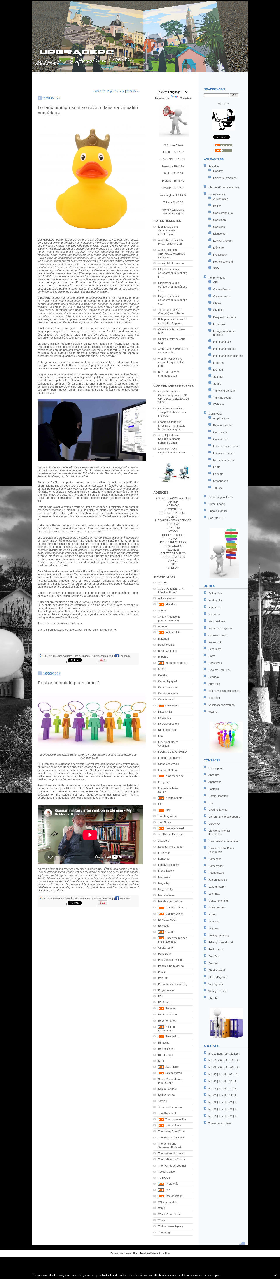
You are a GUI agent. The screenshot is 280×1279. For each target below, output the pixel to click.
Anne (161, 448)
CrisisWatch (172, 705)
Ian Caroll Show (167, 770)
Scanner (218, 376)
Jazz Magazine (167, 816)
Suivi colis (214, 683)
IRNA (168, 810)
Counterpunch (166, 699)
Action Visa (215, 593)
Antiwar (162, 626)
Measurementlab (218, 900)
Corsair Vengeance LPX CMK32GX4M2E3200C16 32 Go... (173, 399)
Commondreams (168, 687)
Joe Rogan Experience (172, 834)
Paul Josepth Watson (170, 959)
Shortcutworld (216, 970)
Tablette (218, 488)
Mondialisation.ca (175, 907)
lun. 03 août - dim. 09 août (223, 1067)
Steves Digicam (217, 977)
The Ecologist (173, 1125)
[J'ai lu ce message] (275, 1275)
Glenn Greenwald (168, 764)
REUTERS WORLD (173, 557)
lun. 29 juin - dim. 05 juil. (222, 1102)
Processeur (220, 254)
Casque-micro (221, 296)
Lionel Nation (166, 871)
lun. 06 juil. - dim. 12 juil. (222, 1095)
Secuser (213, 963)
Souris (217, 383)
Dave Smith (165, 711)
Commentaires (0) (102, 656)
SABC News (172, 1066)
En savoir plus (211, 1275)
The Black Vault (167, 1113)
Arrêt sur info (172, 632)
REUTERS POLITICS (173, 553)
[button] (88, 625)
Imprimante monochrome (228, 355)
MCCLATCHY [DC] (173, 535)
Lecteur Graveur (223, 240)
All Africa (170, 604)
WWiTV (212, 711)
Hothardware (216, 872)
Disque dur (219, 233)
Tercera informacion (170, 1107)
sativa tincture (166, 391)
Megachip (164, 883)
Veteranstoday (173, 1196)
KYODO (173, 531)
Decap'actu (165, 717)
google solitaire (167, 421)
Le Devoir (164, 852)
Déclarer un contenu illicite (124, 1253)
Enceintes (219, 324)
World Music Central (170, 1214)
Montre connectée (224, 460)
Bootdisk (213, 789)
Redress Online (167, 1014)
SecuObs (213, 956)
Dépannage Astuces (220, 497)
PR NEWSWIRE (173, 546)
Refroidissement (223, 261)
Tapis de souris (222, 397)
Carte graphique (223, 212)
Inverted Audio (173, 797)
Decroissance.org (168, 723)
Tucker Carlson (167, 1171)
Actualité (213, 166)
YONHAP (173, 568)
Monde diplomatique (170, 901)
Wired (161, 1208)
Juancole (163, 840)
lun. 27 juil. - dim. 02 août (223, 1074)
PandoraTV (165, 953)
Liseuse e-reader (223, 453)
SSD (216, 268)
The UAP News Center (171, 1159)
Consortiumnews (168, 693)
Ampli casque (221, 418)
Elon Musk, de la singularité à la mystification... (168, 230)
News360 (164, 925)
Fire (160, 736)
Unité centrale (216, 194)
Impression (215, 607)
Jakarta (167, 151)
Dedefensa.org (167, 729)
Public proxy (215, 949)
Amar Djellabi (166, 435)
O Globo (170, 931)
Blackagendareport (176, 662)
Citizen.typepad (167, 681)
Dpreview (214, 823)
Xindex (162, 1220)
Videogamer (215, 984)
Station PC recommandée (223, 187)
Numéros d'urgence (220, 628)
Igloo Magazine (174, 776)
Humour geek (216, 504)
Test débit (214, 697)
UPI (173, 564)
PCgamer (214, 928)
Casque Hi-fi (220, 439)
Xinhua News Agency (171, 1226)
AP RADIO (173, 505)
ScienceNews (173, 1073)
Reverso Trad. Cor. (219, 670)
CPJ (211, 803)
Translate (186, 98)
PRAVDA (173, 538)
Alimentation (220, 198)
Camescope (220, 432)
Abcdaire (213, 775)
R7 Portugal (165, 1002)
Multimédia (215, 413)
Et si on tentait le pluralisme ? (69, 682)
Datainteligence (217, 809)
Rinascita (163, 1042)
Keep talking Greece (170, 846)
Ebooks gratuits (217, 511)
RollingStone (166, 1048)
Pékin (166, 144)
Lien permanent (82, 656)
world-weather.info (173, 209)
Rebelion (170, 1008)
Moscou (167, 166)
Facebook (124, 656)
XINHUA (173, 560)
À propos (223, 103)
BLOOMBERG (173, 509)
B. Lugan (163, 638)
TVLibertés (171, 1183)
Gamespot (214, 859)
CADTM (163, 675)
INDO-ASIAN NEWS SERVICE (173, 520)
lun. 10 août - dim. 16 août (223, 1060)
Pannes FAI (215, 642)
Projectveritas (166, 990)
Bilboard (163, 656)
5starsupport (215, 768)
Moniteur (218, 369)
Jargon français (217, 879)
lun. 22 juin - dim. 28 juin (223, 1109)
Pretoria (167, 180)
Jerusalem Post (174, 828)
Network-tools (216, 621)
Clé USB (218, 310)
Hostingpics (215, 600)
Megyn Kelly (165, 889)
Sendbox (213, 677)
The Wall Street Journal (172, 1165)
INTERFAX (173, 523)
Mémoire (218, 247)
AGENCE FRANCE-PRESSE (173, 498)
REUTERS (173, 549)
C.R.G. (162, 669)
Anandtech (214, 782)
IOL (160, 804)
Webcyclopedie (217, 991)
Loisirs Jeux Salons (224, 178)
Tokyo (166, 202)
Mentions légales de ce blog (155, 1253)
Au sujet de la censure (171, 263)
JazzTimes (164, 822)
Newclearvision (167, 919)
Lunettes (218, 362)
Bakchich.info (166, 644)
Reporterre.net (166, 1020)
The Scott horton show (171, 1137)
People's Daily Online (171, 966)
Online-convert (217, 635)
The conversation (175, 1119)
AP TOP (173, 502)
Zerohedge (164, 1232)
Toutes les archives (219, 1123)
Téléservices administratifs (224, 690)
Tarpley (162, 1101)
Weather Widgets (173, 213)
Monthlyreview (174, 913)
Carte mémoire (222, 289)
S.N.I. (161, 1061)
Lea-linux (214, 893)
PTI (160, 996)
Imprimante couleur (224, 348)
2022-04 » (132, 91)
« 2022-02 (99, 91)
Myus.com (214, 614)
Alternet (162, 610)
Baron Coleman (167, 650)
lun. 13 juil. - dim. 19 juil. (222, 1088)
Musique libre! (216, 907)
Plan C (162, 972)
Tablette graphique (224, 390)
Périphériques (216, 277)
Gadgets (218, 171)
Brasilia (166, 188)
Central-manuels (218, 796)
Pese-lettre (214, 649)
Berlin (166, 173)
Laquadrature (216, 886)
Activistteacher (166, 598)
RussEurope (165, 1054)
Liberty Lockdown (168, 864)
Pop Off (162, 978)
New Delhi (167, 159)
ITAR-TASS (173, 527)
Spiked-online (166, 1094)
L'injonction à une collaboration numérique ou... (172, 273)
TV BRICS (164, 1177)
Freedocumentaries (169, 757)
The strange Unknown (171, 1153)
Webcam (218, 404)
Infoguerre (164, 782)
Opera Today (165, 947)
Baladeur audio (222, 425)
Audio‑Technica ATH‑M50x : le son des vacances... (171, 253)
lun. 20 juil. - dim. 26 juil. (222, 1081)
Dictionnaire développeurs (224, 816)
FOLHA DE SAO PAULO (172, 751)
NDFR (212, 914)
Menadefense (166, 895)
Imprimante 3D (222, 341)
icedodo (163, 408)
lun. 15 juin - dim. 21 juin (223, 1116)
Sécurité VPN (216, 518)
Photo (216, 467)
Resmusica (172, 1036)
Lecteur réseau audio (226, 446)
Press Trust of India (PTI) (172, 984)
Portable (218, 474)
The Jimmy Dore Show (171, 1131)
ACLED (162, 582)
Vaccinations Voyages (221, 704)
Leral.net (163, 858)
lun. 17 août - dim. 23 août (223, 1053)
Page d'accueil (115, 91)
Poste (211, 656)
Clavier (217, 303)
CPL (216, 282)
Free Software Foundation (223, 841)
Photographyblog (218, 935)
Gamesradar (215, 866)
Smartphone (220, 481)
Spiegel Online (167, 1089)
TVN (168, 1189)
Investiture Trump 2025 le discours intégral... (172, 412)
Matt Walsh (164, 877)
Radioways (215, 663)
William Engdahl (168, 1202)
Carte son (219, 226)
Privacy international (220, 942)
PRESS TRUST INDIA (173, 542)
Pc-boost (213, 921)
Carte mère (220, 219)
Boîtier (217, 205)
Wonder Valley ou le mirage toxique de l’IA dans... (171, 362)
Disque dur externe (224, 317)
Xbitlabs (213, 998)
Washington (167, 195)
